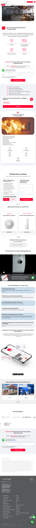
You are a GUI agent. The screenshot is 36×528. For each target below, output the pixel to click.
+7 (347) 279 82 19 (13, 66)
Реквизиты (18, 511)
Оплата (17, 495)
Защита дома (5, 498)
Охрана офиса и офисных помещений (7, 501)
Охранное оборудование (7, 506)
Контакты (17, 500)
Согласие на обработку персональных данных (22, 514)
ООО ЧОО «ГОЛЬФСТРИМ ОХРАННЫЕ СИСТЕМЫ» (6, 486)
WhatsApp (14, 70)
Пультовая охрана (6, 508)
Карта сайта (19, 525)
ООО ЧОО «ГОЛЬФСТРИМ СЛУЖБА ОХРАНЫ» (6, 487)
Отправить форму (18, 80)
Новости (17, 497)
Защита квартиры (6, 497)
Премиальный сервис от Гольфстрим (6, 514)
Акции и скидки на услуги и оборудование (7, 517)
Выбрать (18, 106)
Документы (18, 508)
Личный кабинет (5, 495)
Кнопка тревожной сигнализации (9, 509)
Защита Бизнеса (6, 503)
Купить (23, 199)
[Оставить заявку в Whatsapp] (33, 517)
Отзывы (17, 498)
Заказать (10, 199)
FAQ (16, 503)
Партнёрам (17, 506)
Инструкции (18, 509)
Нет (8, 4)
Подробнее (9, 232)
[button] (17, 204)
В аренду (30, 199)
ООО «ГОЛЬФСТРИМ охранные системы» (6, 489)
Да (3, 4)
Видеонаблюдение (6, 511)
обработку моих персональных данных (12, 76)
